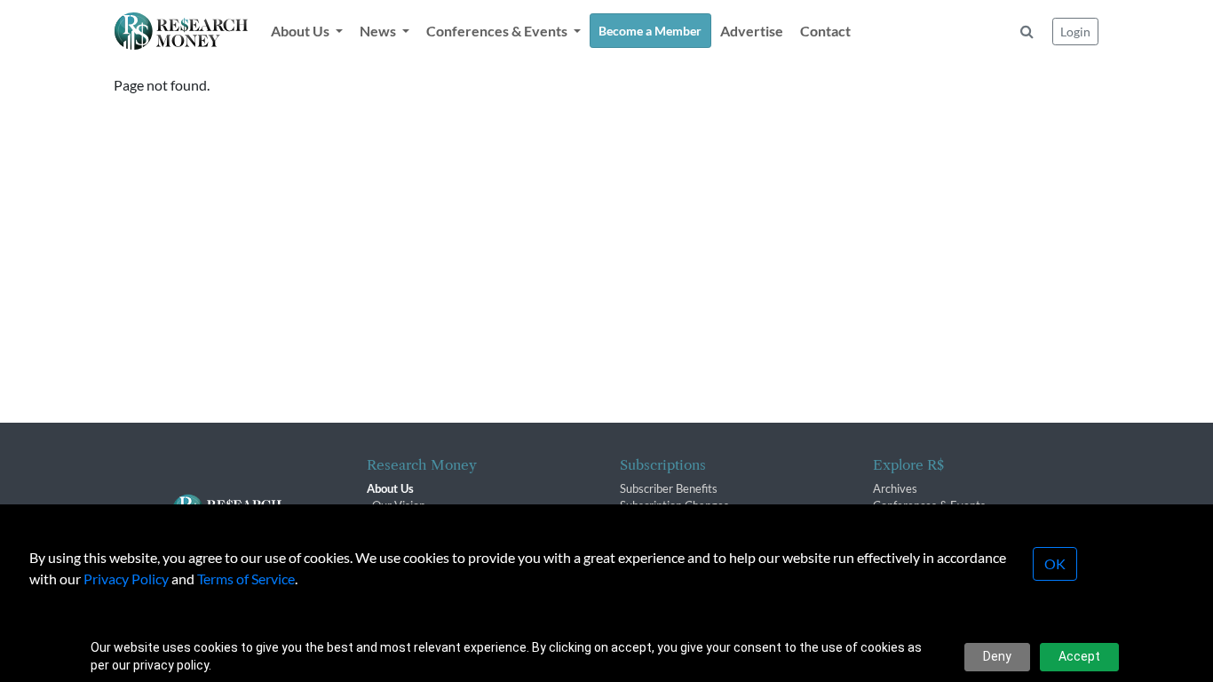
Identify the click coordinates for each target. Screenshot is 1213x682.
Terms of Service (246, 578)
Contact (825, 30)
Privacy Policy (126, 578)
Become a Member (650, 30)
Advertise (751, 30)
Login (1075, 31)
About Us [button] (301, 30)
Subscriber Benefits (668, 488)
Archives (895, 488)
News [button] (379, 30)
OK (1055, 563)
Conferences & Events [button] (498, 30)
